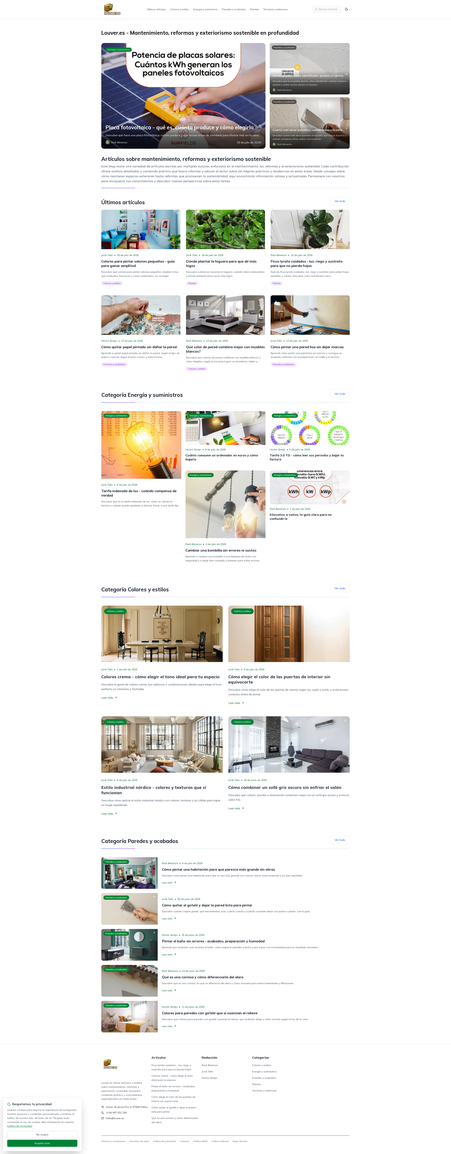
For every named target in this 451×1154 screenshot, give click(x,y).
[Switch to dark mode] (346, 9)
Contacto (184, 1141)
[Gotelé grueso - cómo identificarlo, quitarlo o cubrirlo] (310, 68)
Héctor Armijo (109, 340)
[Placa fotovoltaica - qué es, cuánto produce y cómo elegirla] (183, 96)
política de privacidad (19, 1126)
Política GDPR (200, 1141)
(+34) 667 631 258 (116, 1112)
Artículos (159, 1057)
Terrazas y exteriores (275, 9)
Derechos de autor (139, 1141)
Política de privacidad (164, 1141)
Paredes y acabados (234, 9)
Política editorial (220, 1141)
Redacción (209, 1057)
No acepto (42, 1134)
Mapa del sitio (240, 1141)
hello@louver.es (115, 1118)
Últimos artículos (156, 9)
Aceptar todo (42, 1143)
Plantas (254, 9)
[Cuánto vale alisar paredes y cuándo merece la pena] (310, 123)
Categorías (260, 1057)
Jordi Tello (107, 255)
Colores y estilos (179, 9)
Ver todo (340, 201)
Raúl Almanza (279, 255)
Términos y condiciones (113, 1141)
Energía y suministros (205, 9)
